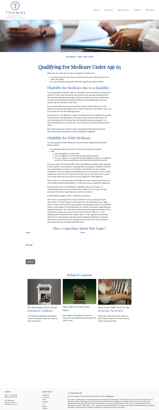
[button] (97, 10)
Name (28, 232)
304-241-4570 (13, 397)
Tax (43, 404)
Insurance (45, 402)
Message (29, 245)
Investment (45, 397)
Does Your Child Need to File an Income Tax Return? (113, 309)
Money (44, 406)
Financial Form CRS (76, 393)
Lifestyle (44, 408)
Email (82, 232)
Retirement (45, 395)
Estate (44, 399)
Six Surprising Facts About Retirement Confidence (42, 309)
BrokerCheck (110, 396)
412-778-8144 (13, 395)
